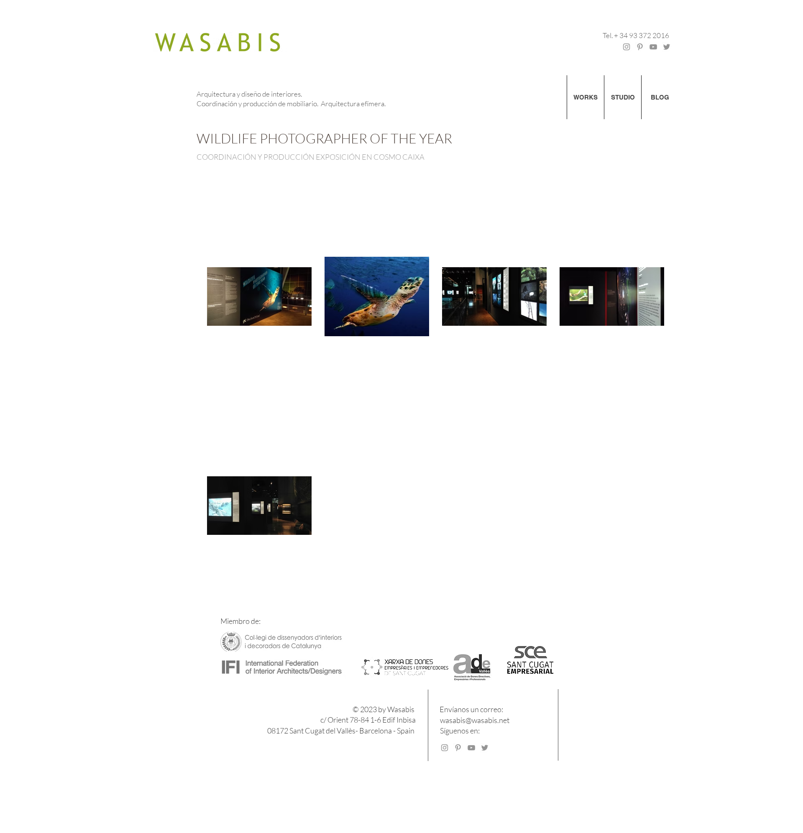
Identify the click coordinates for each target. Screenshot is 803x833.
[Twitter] (666, 46)
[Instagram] (626, 46)
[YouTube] (653, 46)
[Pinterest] (639, 46)
